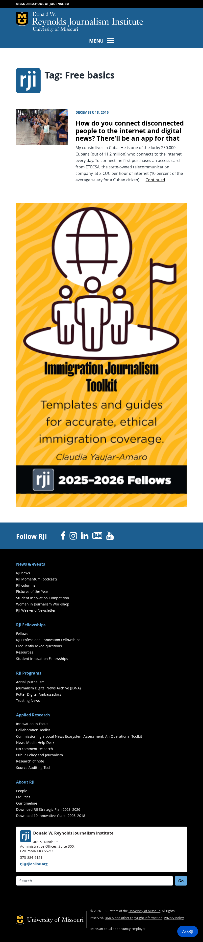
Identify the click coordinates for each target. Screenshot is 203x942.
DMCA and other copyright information (133, 918)
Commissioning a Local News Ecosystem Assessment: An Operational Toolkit (79, 736)
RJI (87, 19)
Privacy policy (174, 918)
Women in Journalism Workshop (42, 604)
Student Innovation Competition (42, 598)
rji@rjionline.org (34, 864)
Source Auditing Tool (33, 767)
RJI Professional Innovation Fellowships (48, 639)
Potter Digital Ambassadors (38, 694)
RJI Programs (28, 673)
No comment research (34, 748)
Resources (24, 652)
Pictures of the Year (32, 591)
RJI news (23, 573)
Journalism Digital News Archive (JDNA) (48, 688)
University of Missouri (55, 29)
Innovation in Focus (32, 723)
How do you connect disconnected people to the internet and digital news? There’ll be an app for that (130, 131)
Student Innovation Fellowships (42, 658)
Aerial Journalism (30, 682)
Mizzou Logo (22, 19)
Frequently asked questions (39, 646)
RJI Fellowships (31, 625)
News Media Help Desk (35, 742)
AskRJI (187, 931)
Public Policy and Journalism (39, 755)
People (21, 790)
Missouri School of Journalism (42, 4)
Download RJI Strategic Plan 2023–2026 (48, 809)
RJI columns (25, 585)
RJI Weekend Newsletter (36, 610)
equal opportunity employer (125, 929)
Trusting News (28, 700)
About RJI (25, 782)
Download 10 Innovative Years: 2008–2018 (50, 815)
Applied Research (33, 715)
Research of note (30, 761)
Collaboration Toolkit (33, 730)
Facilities (23, 797)
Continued (155, 180)
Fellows (22, 633)
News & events (30, 564)
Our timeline (26, 803)
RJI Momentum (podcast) (36, 579)
